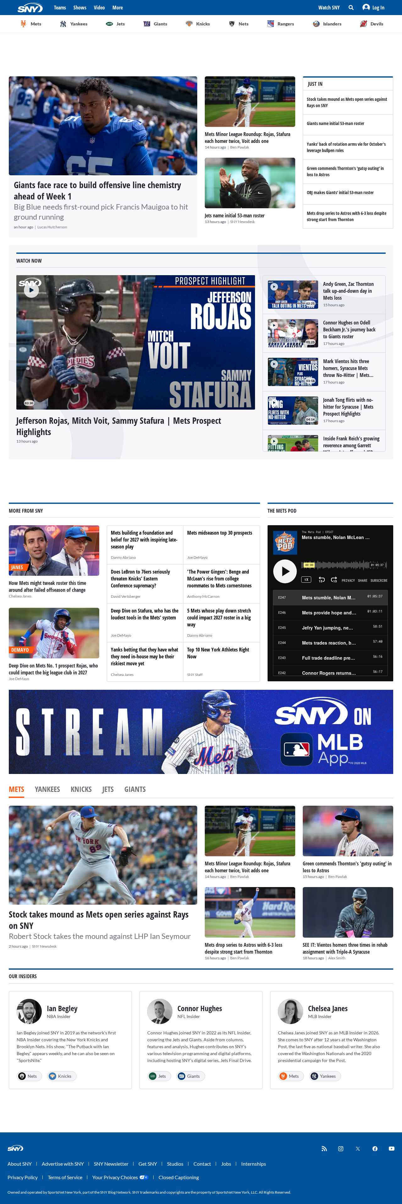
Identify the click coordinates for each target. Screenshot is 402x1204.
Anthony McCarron (203, 596)
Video (99, 7)
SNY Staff (195, 674)
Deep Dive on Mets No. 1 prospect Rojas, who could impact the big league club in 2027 (53, 669)
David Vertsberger (126, 596)
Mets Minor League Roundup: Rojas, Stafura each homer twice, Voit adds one (247, 137)
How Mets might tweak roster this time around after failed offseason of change (47, 586)
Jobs (226, 1164)
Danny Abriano (123, 557)
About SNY (20, 1164)
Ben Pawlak (239, 147)
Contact (202, 1164)
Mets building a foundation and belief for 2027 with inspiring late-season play (144, 539)
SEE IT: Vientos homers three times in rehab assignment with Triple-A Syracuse (345, 948)
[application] (135, 342)
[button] (373, 7)
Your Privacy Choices (115, 1177)
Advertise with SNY (63, 1164)
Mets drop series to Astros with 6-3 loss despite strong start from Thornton (346, 216)
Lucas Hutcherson (52, 227)
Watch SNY (329, 7)
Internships (253, 1164)
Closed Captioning (179, 1177)
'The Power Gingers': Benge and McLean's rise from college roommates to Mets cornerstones (219, 578)
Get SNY (148, 1164)
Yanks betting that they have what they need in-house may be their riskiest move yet (144, 656)
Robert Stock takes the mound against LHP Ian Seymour (100, 935)
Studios (175, 1164)
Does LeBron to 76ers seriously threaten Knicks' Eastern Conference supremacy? (140, 578)
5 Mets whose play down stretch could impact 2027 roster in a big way (219, 617)
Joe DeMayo (19, 678)
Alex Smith (336, 958)
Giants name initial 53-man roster (335, 123)
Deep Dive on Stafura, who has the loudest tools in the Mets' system (144, 614)
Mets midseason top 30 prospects (219, 532)
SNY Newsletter (111, 1164)
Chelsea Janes (20, 596)
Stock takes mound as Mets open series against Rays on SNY (98, 919)
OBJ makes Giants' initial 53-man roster (340, 192)
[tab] (16, 790)
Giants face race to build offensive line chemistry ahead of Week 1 (97, 190)
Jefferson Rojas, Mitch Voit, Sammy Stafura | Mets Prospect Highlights (118, 426)
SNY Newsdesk (242, 221)
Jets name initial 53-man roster (234, 215)
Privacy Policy (23, 1177)
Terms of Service (65, 1177)
